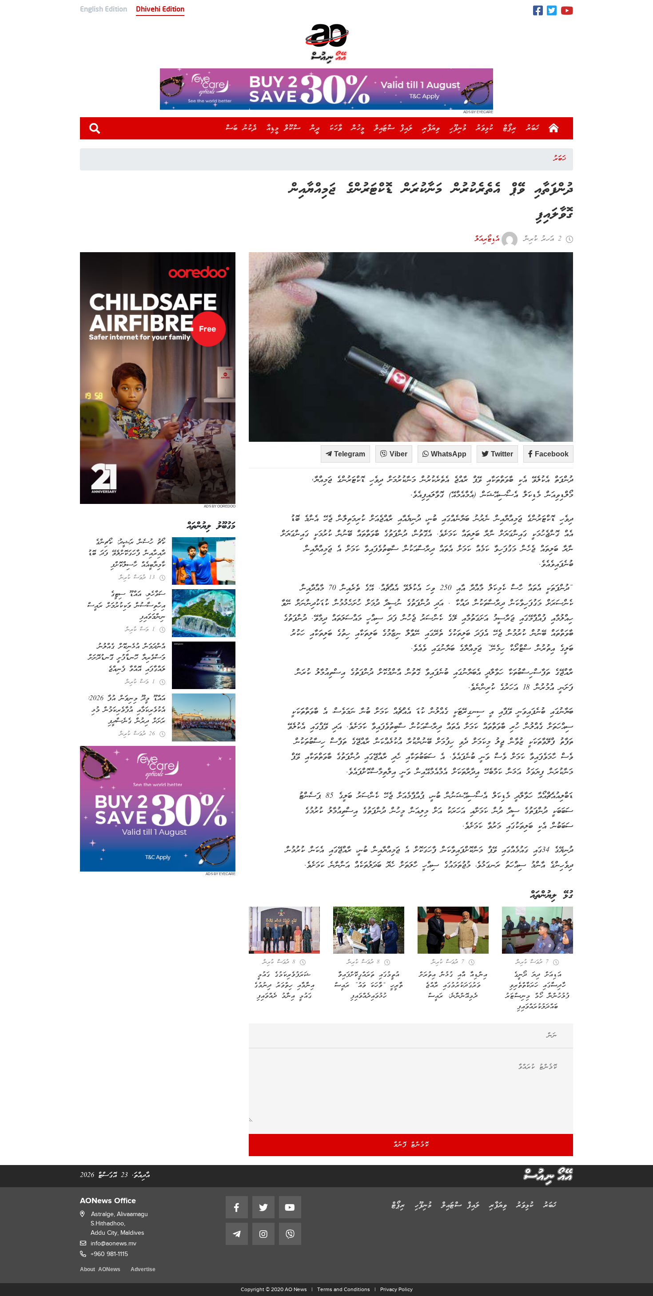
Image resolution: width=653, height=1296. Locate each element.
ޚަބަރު (532, 128)
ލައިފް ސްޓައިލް (393, 128)
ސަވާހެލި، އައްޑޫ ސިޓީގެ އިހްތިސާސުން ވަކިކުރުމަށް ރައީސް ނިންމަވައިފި (126, 605)
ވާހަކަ (336, 128)
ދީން (315, 128)
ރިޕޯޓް (510, 128)
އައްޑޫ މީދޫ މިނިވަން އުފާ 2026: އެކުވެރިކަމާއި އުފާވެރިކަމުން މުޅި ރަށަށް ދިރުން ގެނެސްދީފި (126, 710)
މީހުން (358, 128)
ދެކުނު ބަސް (241, 128)
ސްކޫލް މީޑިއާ (284, 128)
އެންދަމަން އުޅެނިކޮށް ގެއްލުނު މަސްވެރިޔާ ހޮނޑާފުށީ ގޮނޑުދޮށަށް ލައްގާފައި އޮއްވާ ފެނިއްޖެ (126, 658)
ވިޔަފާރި (431, 128)
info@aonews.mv (113, 1243)
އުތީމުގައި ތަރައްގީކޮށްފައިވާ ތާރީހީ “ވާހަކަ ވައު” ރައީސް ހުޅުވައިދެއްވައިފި (368, 985)
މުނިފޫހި (458, 128)
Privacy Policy (396, 1289)
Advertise (143, 1270)
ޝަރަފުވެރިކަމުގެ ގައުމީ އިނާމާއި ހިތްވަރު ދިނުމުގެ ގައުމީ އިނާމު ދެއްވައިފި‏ (284, 985)
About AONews (100, 1270)
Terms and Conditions (343, 1289)
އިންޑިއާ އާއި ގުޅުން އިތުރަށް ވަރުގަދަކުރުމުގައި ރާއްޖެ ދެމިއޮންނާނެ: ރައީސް (453, 985)
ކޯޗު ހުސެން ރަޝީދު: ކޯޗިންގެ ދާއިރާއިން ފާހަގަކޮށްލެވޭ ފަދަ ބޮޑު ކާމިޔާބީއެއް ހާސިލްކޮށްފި (126, 554)
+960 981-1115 (109, 1254)
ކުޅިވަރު (485, 128)
